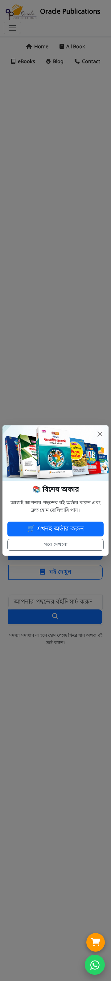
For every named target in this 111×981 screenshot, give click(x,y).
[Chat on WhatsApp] (95, 965)
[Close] (100, 434)
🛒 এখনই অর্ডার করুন (55, 529)
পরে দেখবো (56, 544)
